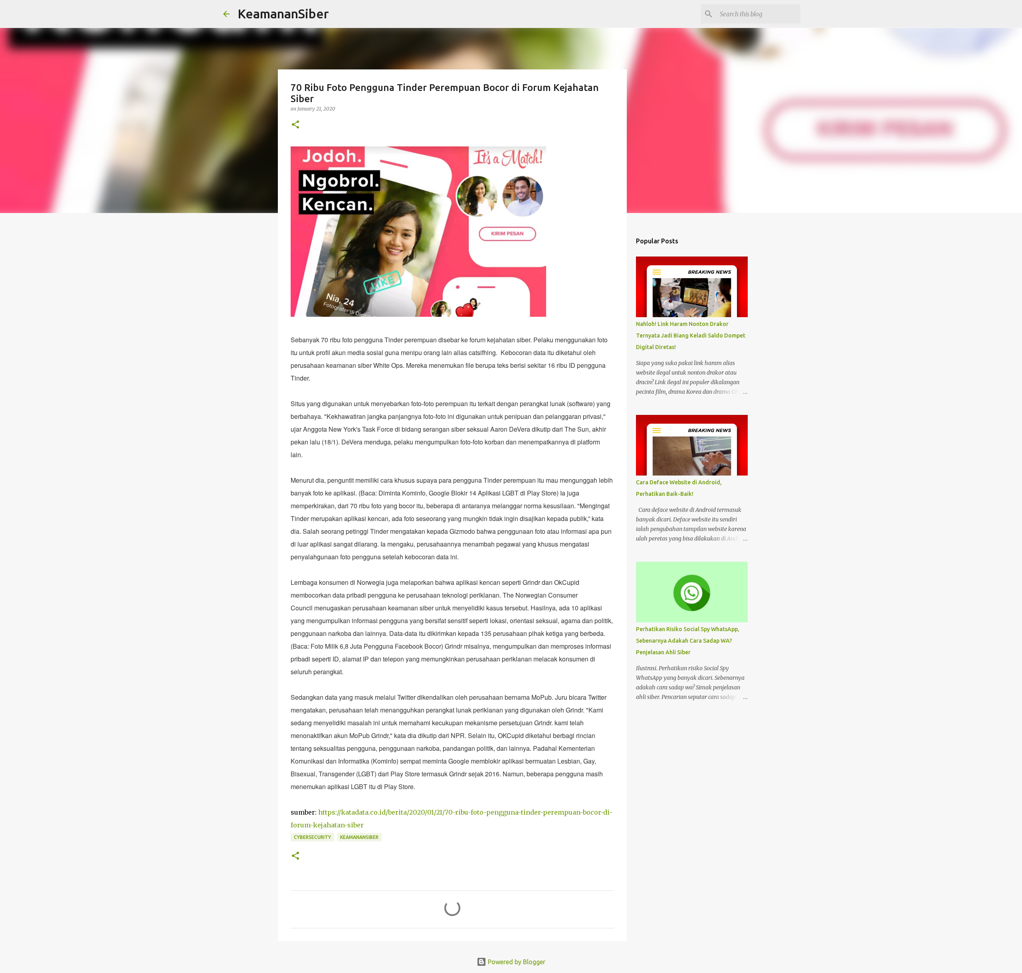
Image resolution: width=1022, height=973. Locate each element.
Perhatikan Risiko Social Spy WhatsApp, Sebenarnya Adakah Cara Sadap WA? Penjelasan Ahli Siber (687, 640)
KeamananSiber (283, 13)
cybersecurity (312, 837)
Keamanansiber (359, 837)
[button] (295, 125)
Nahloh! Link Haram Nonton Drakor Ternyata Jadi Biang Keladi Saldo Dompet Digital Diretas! (690, 335)
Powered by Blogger (515, 961)
